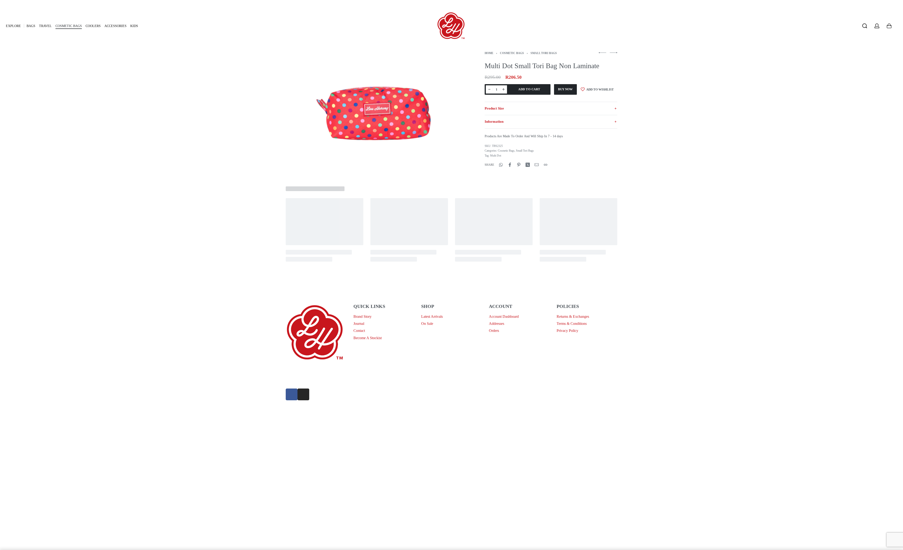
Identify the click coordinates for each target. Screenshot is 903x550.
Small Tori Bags (544, 53)
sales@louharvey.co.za (303, 369)
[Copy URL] (545, 165)
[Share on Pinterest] (519, 165)
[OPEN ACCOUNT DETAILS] (876, 25)
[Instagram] (303, 394)
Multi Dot (495, 155)
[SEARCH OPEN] (864, 25)
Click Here (450, 403)
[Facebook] (291, 394)
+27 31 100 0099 (298, 381)
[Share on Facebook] (510, 165)
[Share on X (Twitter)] (528, 165)
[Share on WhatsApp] (501, 165)
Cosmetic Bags (512, 53)
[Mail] (537, 165)
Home (489, 53)
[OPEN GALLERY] (373, 113)
